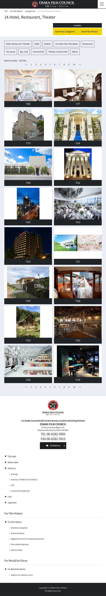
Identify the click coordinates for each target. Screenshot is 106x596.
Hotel (37, 44)
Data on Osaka (16, 550)
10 (74, 64)
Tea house (10, 52)
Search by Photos (89, 32)
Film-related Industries (20, 544)
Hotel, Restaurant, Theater (18, 44)
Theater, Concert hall (57, 52)
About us (12, 468)
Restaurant (88, 44)
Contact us (55, 445)
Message (14, 474)
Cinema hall (38, 52)
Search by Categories (65, 32)
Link (10, 497)
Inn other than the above (66, 44)
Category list (30, 11)
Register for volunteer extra (22, 575)
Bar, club (24, 52)
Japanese (12, 503)
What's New (13, 462)
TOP (6, 11)
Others (75, 52)
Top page (12, 456)
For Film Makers (16, 11)
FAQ (12, 485)
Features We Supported (20, 491)
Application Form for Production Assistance (27, 539)
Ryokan (47, 44)
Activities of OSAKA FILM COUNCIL (24, 479)
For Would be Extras (16, 569)
